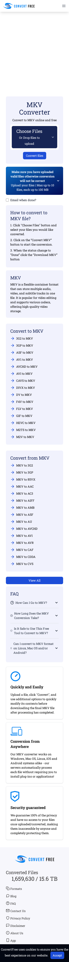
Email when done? (23, 200)
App (13, 940)
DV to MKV (24, 395)
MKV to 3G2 (24, 465)
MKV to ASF (24, 514)
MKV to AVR (25, 543)
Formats (16, 889)
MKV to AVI (24, 536)
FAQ (13, 903)
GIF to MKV (24, 416)
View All (34, 580)
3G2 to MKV (24, 338)
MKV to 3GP (24, 472)
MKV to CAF (24, 550)
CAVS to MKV (25, 380)
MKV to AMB (25, 507)
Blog (13, 896)
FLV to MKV (24, 409)
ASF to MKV (24, 352)
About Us (16, 933)
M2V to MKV (25, 437)
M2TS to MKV (26, 430)
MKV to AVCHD (27, 528)
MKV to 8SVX (25, 479)
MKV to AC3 (24, 493)
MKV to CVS (24, 564)
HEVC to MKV (26, 423)
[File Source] (52, 137)
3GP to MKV (24, 345)
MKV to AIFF (25, 500)
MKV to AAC (25, 486)
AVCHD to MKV (27, 366)
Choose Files (29, 136)
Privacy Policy (20, 918)
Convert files (34, 155)
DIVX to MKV (25, 387)
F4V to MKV (24, 402)
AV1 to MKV (24, 359)
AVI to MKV (24, 373)
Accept (57, 955)
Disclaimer (17, 926)
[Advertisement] (34, 48)
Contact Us (18, 911)
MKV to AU (24, 521)
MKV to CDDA (26, 557)
